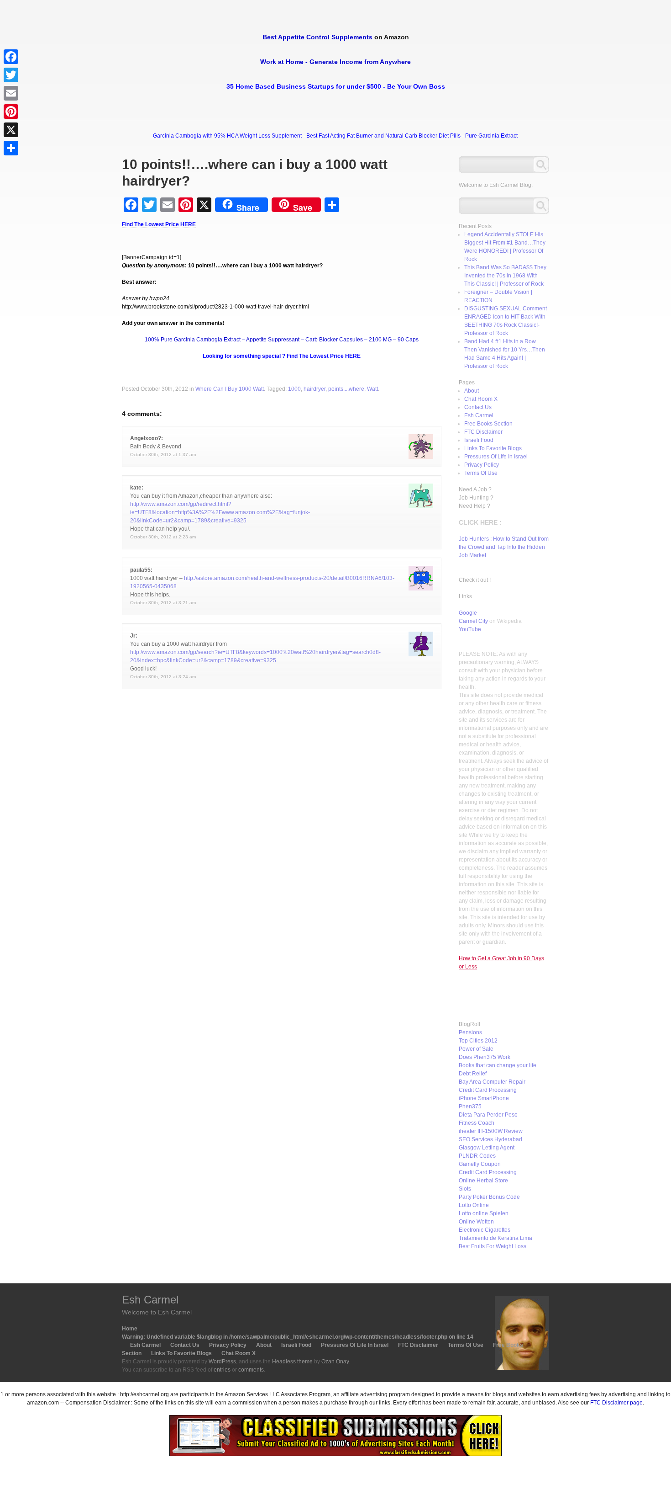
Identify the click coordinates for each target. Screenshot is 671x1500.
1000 (294, 389)
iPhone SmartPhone (484, 1098)
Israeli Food (478, 440)
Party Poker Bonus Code (489, 1197)
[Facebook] (11, 57)
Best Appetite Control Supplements (317, 37)
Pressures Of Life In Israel (496, 456)
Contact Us (478, 407)
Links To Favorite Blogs (493, 448)
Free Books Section (488, 423)
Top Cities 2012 (478, 1040)
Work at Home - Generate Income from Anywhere (335, 61)
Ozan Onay (335, 1361)
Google (468, 613)
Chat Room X (481, 399)
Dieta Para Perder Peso (488, 1115)
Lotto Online (474, 1205)
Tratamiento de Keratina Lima (495, 1238)
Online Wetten (476, 1221)
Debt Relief (473, 1073)
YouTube (470, 629)
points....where (346, 389)
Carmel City (473, 621)
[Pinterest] (11, 111)
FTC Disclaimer (483, 432)
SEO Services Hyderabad (490, 1139)
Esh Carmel (478, 415)
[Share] (11, 148)
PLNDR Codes (477, 1156)
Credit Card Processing (488, 1090)
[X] (11, 130)
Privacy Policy (481, 465)
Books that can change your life (497, 1065)
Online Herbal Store (483, 1180)
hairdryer (314, 389)
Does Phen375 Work (484, 1057)
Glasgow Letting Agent (486, 1147)
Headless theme (292, 1361)
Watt (372, 389)
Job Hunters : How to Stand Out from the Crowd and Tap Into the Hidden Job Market (504, 547)
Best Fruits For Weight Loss (492, 1246)
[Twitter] (11, 75)
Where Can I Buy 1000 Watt (229, 389)
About (471, 391)
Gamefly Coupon (480, 1164)
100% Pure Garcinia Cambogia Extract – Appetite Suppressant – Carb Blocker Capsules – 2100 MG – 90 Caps (282, 339)
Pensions (470, 1032)
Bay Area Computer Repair (492, 1082)
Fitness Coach (476, 1123)
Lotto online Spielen (483, 1213)
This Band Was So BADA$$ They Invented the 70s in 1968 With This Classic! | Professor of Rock (505, 275)
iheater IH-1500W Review (491, 1131)
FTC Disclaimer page (616, 1402)
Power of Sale (476, 1049)
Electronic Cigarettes (484, 1230)
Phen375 (470, 1106)
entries (222, 1370)
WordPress (222, 1361)
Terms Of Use (481, 473)
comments (251, 1370)
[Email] (11, 93)
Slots (465, 1189)
